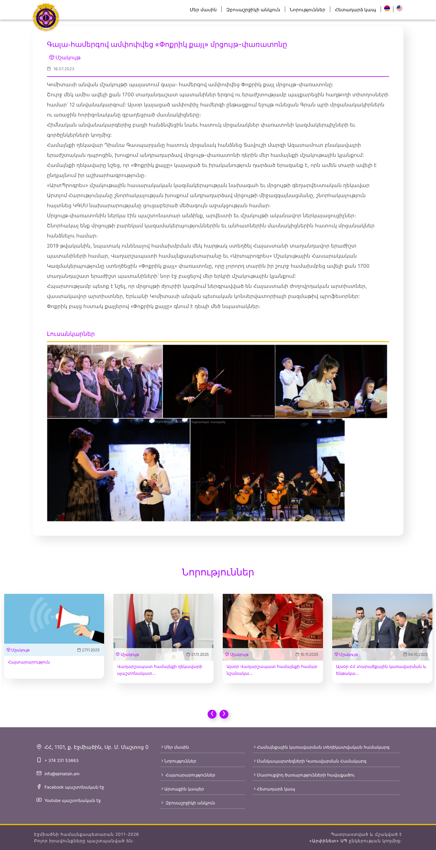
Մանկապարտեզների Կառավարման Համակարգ (311, 760)
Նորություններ (307, 9)
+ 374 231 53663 (61, 760)
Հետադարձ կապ (355, 9)
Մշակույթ (68, 57)
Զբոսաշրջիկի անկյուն (253, 9)
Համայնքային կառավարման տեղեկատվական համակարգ (323, 746)
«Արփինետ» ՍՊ (328, 840)
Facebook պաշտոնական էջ (74, 787)
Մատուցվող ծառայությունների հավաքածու (306, 774)
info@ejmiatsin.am (61, 773)
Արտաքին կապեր (184, 788)
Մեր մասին (203, 9)
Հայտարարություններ (189, 774)
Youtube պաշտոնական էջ (72, 800)
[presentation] (212, 714)
